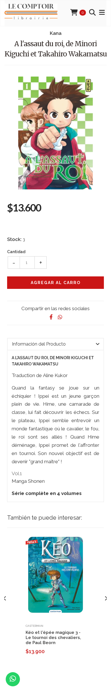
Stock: (14, 239)
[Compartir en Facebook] (51, 317)
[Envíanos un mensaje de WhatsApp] (13, 679)
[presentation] (5, 598)
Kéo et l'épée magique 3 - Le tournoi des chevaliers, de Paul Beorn (53, 637)
